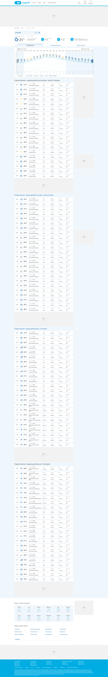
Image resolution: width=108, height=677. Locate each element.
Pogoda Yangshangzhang (18, 634)
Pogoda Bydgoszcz (33, 661)
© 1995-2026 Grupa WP (18, 667)
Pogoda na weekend (81, 45)
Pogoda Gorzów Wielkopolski (67, 661)
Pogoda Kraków (33, 662)
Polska (34, 2)
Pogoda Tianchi (17, 629)
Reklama (26, 667)
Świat (44, 2)
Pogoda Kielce (17, 662)
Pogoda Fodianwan (33, 634)
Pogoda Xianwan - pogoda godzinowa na (27, 329)
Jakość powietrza (52, 2)
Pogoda (26, 3)
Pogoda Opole (16, 664)
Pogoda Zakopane (33, 665)
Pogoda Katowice (81, 661)
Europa (39, 2)
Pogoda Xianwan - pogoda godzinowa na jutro (28, 195)
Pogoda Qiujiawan (48, 631)
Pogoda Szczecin (65, 664)
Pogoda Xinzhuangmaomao (35, 629)
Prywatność (38, 667)
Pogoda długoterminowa (55, 45)
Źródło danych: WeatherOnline (72, 667)
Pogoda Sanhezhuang (63, 634)
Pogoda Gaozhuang (33, 631)
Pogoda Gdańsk (49, 661)
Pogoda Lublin (48, 662)
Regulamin (55, 667)
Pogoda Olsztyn (80, 662)
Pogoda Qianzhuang (17, 631)
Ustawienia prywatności (47, 667)
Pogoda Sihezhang (48, 629)
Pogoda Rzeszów (49, 664)
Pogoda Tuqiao (62, 631)
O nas (32, 667)
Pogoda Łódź (64, 662)
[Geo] (39, 32)
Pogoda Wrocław (17, 665)
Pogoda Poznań (33, 664)
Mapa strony (62, 667)
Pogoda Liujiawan (63, 629)
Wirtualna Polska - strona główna (17, 2)
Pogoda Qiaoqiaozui (48, 634)
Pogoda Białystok (17, 661)
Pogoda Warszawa (81, 664)
